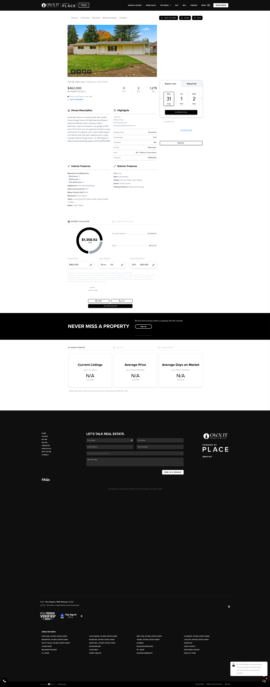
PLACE (71, 602)
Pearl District (189, 646)
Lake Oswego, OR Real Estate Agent (103, 636)
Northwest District (192, 650)
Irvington (188, 643)
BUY (176, 5)
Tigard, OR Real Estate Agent (148, 640)
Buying (44, 439)
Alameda (140, 643)
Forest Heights (95, 653)
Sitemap (227, 684)
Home (44, 433)
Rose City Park (190, 653)
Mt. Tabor (140, 650)
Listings (45, 436)
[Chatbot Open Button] (264, 681)
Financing (46, 445)
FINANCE (193, 5)
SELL (184, 5)
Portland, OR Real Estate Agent (54, 636)
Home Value (151, 5)
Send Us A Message (173, 472)
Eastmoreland (95, 646)
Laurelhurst (47, 646)
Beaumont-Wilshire (49, 650)
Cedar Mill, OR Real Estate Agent (102, 643)
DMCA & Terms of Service (214, 684)
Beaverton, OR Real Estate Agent (55, 640)
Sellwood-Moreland (145, 646)
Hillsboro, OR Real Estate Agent (197, 636)
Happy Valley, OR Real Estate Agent (56, 643)
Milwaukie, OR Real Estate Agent (102, 640)
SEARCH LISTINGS (135, 5)
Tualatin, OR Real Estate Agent (196, 640)
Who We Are (46, 452)
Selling (44, 442)
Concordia (93, 650)
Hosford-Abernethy (145, 653)
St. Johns (45, 653)
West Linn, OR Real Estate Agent (149, 636)
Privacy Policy (199, 684)
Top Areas (164, 5)
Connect (45, 455)
